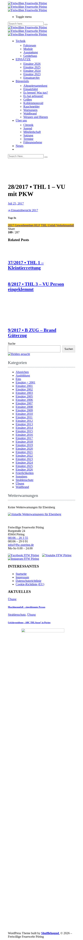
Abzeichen (22, 372)
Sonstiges (21, 476)
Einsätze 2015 (24, 431)
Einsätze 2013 (24, 424)
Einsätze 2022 (24, 455)
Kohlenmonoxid (33, 103)
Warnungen (30, 110)
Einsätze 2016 (24, 434)
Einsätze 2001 (24, 386)
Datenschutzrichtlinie (28, 580)
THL (44, 225)
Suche (11, 343)
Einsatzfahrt (30, 89)
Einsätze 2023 (32, 74)
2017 (11, 225)
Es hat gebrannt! (33, 96)
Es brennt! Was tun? (35, 92)
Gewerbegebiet (24, 225)
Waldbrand (30, 113)
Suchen (68, 349)
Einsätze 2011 (24, 417)
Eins (18, 379)
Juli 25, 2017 (16, 203)
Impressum (22, 577)
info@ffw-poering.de (21, 544)
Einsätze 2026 (32, 63)
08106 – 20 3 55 (18, 537)
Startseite (21, 573)
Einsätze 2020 (24, 448)
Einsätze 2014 (24, 427)
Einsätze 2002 (24, 389)
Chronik (28, 125)
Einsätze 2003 (24, 393)
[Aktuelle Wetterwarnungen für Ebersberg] (34, 514)
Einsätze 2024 (32, 70)
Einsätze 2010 (24, 413)
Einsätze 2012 (24, 420)
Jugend (27, 128)
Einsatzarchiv (31, 77)
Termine (28, 138)
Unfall (52, 225)
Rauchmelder (31, 106)
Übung (20, 483)
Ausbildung (23, 375)
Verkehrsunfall (65, 225)
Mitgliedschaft (32, 132)
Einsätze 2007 (24, 403)
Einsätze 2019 (24, 445)
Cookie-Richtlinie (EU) (30, 584)
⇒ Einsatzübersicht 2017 (23, 210)
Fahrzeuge (29, 45)
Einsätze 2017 (24, 438)
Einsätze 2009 (24, 410)
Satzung (28, 135)
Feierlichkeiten (25, 473)
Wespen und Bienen (35, 117)
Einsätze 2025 (32, 67)
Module (28, 49)
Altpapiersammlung (35, 85)
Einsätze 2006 (24, 400)
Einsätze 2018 (24, 441)
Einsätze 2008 (24, 406)
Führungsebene (32, 142)
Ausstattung (30, 52)
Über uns (21, 120)
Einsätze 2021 (24, 452)
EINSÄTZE (23, 59)
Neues (19, 145)
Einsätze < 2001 (25, 382)
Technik (20, 41)
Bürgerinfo (22, 81)
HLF (37, 225)
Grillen (27, 99)
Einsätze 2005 (24, 396)
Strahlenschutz (24, 480)
